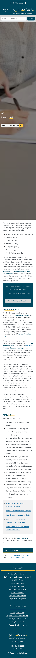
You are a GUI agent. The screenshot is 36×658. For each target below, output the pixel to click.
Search (31, 19)
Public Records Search (17, 589)
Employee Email (18, 622)
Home (4, 117)
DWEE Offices (17, 580)
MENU (5, 9)
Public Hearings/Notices (17, 586)
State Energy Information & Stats (18, 515)
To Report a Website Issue (17, 653)
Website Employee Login (18, 625)
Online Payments (17, 583)
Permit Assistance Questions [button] (18, 301)
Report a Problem (17, 592)
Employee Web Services (17, 619)
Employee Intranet (17, 613)
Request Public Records (17, 596)
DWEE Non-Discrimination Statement (17, 577)
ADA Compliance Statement (17, 574)
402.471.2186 (17, 648)
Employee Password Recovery (17, 616)
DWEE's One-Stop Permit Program (18, 511)
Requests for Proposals (17, 599)
